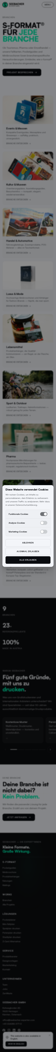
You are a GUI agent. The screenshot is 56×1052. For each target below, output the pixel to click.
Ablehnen (28, 543)
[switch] (43, 514)
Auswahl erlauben (28, 551)
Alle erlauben (27, 560)
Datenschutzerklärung (26, 505)
